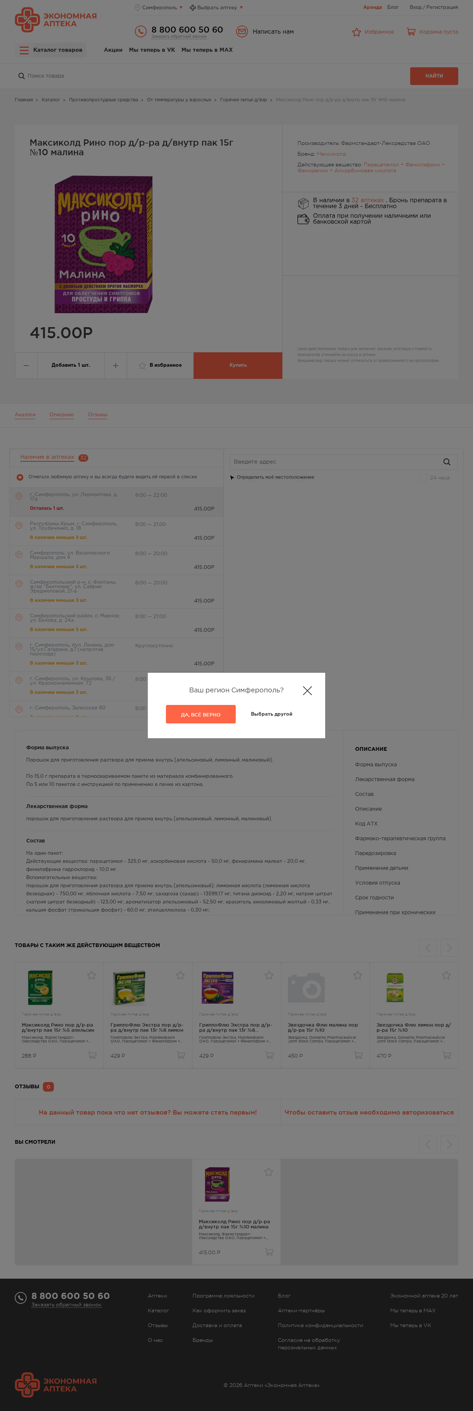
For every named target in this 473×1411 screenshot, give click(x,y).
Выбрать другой (271, 714)
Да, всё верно (201, 714)
